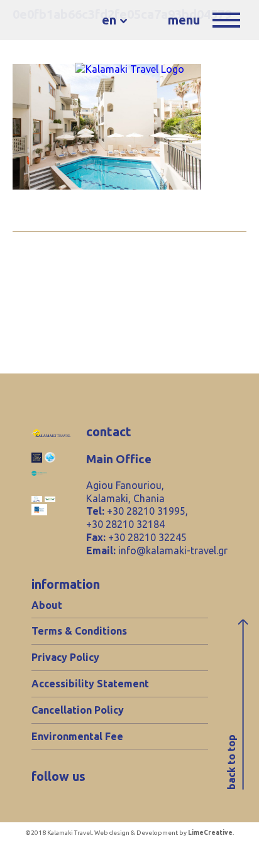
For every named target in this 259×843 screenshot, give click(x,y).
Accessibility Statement (90, 683)
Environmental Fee (77, 736)
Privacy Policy (65, 657)
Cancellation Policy (77, 710)
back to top (231, 762)
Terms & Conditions (79, 630)
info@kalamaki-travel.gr (173, 550)
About (46, 605)
